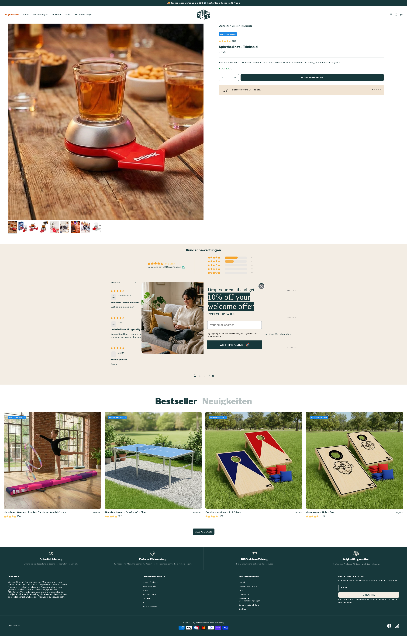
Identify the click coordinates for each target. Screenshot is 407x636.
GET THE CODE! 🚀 (234, 345)
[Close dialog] (261, 286)
